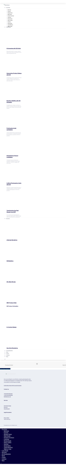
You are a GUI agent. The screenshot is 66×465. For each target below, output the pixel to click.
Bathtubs (6, 431)
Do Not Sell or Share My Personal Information (12, 385)
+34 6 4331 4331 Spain (8, 393)
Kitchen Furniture (9, 437)
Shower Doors (8, 434)
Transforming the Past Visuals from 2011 (13, 211)
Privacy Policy (6, 417)
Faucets (6, 432)
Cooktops (6, 439)
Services (4, 452)
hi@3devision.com (7, 396)
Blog (3, 460)
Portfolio (4, 429)
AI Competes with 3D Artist (14, 48)
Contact (4, 459)
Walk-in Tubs (7, 449)
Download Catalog (7, 405)
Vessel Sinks (7, 445)
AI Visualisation (6, 454)
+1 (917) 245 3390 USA (8, 395)
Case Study (5, 450)
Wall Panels (7, 436)
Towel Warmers (8, 447)
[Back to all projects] (38, 365)
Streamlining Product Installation (12, 156)
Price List (5, 407)
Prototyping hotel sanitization (11, 128)
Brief (3, 455)
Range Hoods (7, 441)
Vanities (6, 444)
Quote (4, 457)
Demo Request (7, 408)
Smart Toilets (7, 442)
